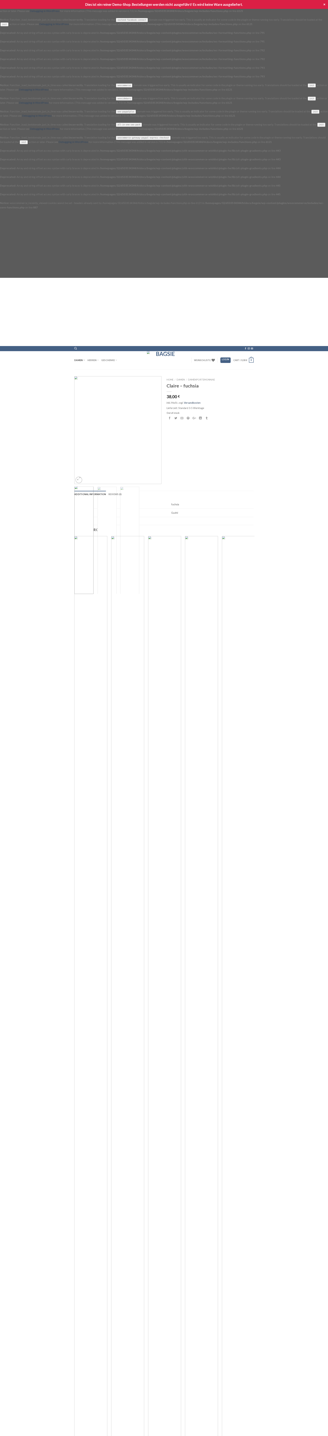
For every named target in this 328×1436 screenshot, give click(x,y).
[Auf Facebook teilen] (170, 419)
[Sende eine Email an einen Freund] (182, 419)
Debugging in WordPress (44, 10)
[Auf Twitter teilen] (176, 419)
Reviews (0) (115, 494)
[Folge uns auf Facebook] (245, 348)
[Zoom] (79, 480)
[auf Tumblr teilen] (206, 419)
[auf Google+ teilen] (194, 419)
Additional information (90, 494)
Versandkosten (192, 402)
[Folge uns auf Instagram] (249, 348)
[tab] (90, 494)
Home (170, 379)
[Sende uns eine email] (252, 348)
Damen (78, 360)
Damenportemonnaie (201, 379)
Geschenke (108, 360)
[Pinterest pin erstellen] (188, 419)
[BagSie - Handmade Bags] (164, 360)
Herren (92, 360)
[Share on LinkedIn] (200, 419)
